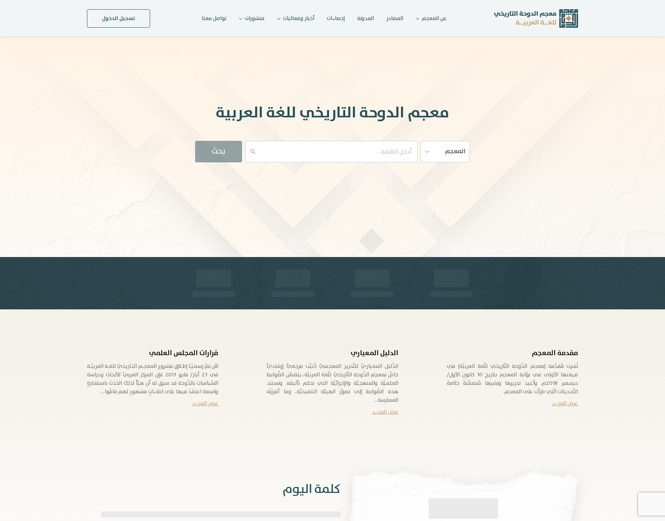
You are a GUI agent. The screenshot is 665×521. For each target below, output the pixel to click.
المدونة (365, 18)
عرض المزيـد (565, 403)
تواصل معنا (214, 18)
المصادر (394, 18)
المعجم (455, 151)
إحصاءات (336, 18)
